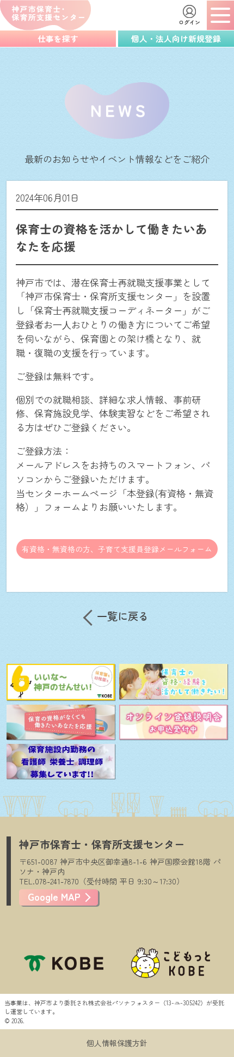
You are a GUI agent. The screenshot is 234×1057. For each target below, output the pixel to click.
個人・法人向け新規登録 (176, 38)
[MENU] (220, 15)
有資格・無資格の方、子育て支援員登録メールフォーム (117, 548)
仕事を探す (58, 38)
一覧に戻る (123, 616)
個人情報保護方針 (117, 1042)
